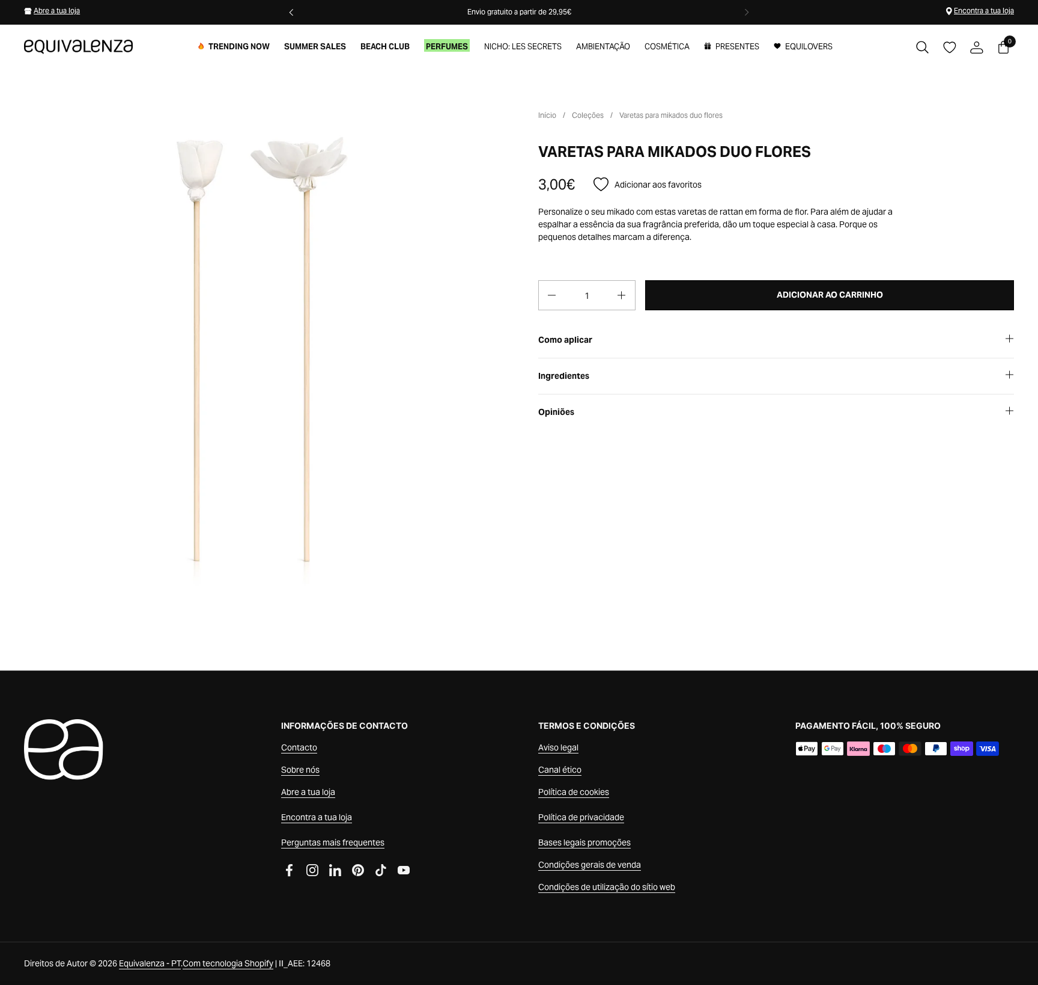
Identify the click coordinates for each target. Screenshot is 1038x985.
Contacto (299, 747)
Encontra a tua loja (984, 10)
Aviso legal (558, 747)
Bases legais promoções (584, 842)
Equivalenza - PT (150, 963)
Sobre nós (300, 769)
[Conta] (976, 47)
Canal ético (559, 769)
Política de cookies (573, 792)
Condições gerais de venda (589, 864)
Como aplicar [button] (565, 339)
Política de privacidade (581, 817)
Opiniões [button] (556, 412)
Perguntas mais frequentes (332, 842)
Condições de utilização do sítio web (606, 887)
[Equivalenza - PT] (78, 47)
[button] (922, 47)
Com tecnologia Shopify (228, 963)
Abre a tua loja (57, 10)
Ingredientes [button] (563, 375)
